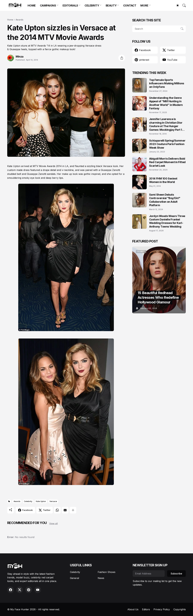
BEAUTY (111, 5)
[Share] (121, 58)
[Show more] (73, 510)
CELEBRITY (92, 5)
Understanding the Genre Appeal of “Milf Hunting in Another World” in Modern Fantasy (166, 103)
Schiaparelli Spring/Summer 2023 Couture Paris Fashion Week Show (167, 144)
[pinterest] (28, 589)
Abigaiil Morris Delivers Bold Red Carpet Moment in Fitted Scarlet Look (167, 162)
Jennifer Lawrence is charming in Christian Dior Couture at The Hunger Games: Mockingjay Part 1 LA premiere (165, 124)
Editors (146, 609)
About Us (132, 609)
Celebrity (28, 501)
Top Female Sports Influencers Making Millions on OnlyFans (166, 83)
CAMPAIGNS (48, 5)
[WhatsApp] (57, 510)
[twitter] (19, 589)
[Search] (183, 5)
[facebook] (10, 589)
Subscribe (176, 573)
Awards (19, 19)
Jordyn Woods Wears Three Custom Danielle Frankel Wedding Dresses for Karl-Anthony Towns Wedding (167, 221)
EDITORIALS (70, 5)
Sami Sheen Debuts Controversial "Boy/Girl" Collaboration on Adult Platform (164, 200)
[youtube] (37, 589)
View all (53, 523)
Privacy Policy (161, 609)
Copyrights (179, 609)
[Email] (65, 510)
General (74, 578)
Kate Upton (41, 501)
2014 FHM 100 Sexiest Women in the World (163, 180)
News (101, 578)
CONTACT (129, 5)
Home (10, 19)
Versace (53, 501)
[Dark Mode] (176, 5)
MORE (144, 5)
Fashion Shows (106, 572)
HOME (32, 5)
